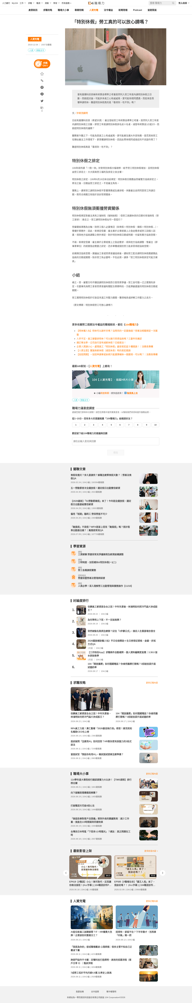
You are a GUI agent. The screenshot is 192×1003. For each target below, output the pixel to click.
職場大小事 (63, 10)
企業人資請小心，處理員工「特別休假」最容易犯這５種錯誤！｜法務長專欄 (115, 346)
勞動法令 (40, 50)
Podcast (137, 10)
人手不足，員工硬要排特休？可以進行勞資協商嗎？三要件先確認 (109, 338)
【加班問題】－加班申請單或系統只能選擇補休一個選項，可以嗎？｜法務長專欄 (117, 354)
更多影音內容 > (151, 851)
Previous (66, 873)
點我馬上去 (132, 393)
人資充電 (93, 10)
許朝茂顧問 (82, 113)
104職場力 (131, 324)
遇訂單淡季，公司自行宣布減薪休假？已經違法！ (101, 342)
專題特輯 (79, 10)
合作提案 (95, 991)
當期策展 (152, 10)
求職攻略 (47, 10)
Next (162, 873)
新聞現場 (122, 10)
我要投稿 (80, 991)
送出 (115, 452)
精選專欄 (104, 393)
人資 (31, 50)
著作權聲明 (111, 991)
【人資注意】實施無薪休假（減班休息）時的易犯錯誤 (104, 350)
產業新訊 (33, 10)
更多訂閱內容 (152, 683)
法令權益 (108, 10)
